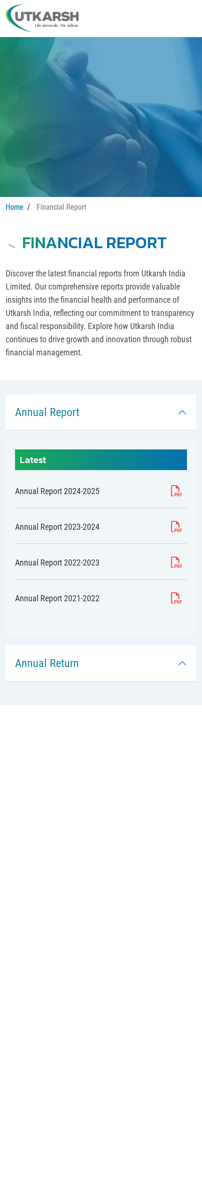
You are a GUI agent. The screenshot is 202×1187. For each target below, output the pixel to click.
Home (14, 207)
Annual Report (47, 412)
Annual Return (47, 663)
